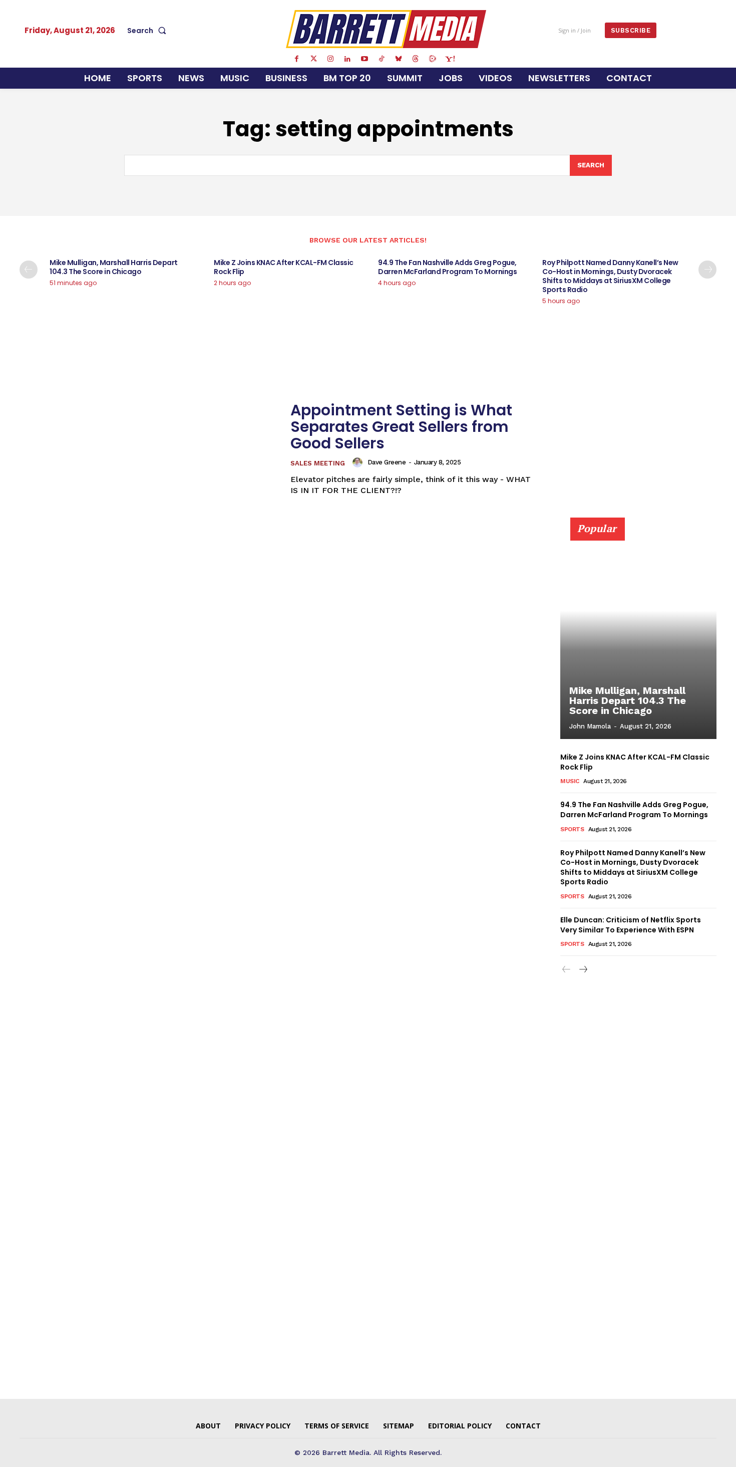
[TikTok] (382, 59)
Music (569, 781)
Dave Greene (386, 462)
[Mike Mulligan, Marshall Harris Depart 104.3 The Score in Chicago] (638, 634)
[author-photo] (358, 462)
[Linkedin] (347, 59)
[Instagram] (330, 59)
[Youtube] (364, 59)
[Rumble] (433, 59)
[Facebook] (296, 59)
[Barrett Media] (386, 29)
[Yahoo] (450, 59)
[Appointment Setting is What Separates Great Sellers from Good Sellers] (149, 448)
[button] (148, 30)
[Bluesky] (399, 59)
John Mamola (590, 726)
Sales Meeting (317, 463)
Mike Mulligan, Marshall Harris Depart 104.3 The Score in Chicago (114, 267)
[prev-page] (29, 270)
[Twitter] (313, 59)
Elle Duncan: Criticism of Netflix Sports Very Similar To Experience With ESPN (630, 925)
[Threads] (416, 59)
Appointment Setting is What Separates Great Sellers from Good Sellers (401, 426)
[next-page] (707, 270)
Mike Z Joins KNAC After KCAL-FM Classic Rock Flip (283, 267)
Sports (572, 829)
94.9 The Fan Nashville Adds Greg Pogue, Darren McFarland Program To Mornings (447, 267)
